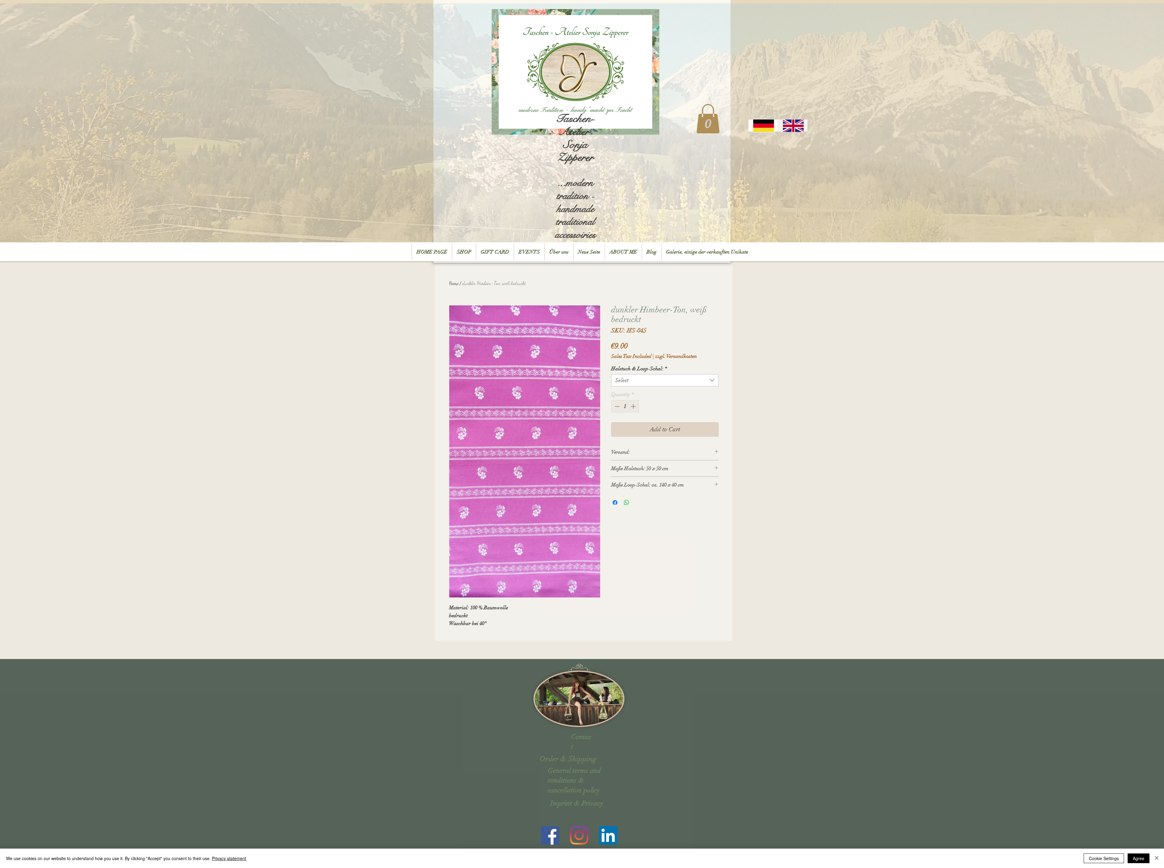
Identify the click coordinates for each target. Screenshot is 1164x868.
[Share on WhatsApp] (626, 502)
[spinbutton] (625, 406)
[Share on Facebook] (615, 502)
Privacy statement (229, 858)
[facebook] (550, 835)
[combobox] (665, 380)
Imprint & (565, 803)
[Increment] (633, 406)
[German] (763, 125)
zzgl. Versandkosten (676, 356)
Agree (1138, 858)
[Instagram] (579, 835)
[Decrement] (616, 406)
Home (453, 283)
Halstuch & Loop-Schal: (639, 368)
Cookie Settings (1104, 858)
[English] (793, 125)
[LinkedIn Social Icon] (608, 835)
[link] (708, 118)
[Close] (1156, 858)
